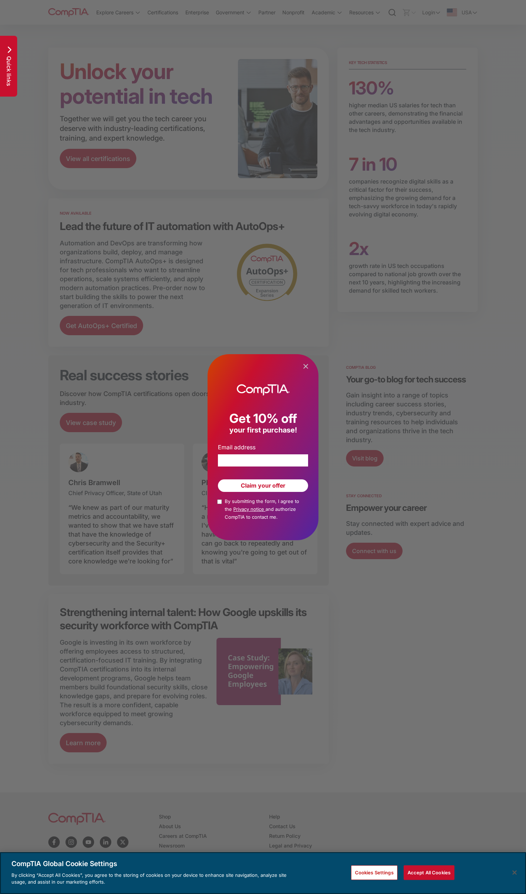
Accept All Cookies (429, 872)
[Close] (514, 872)
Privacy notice (249, 509)
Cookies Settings (374, 872)
